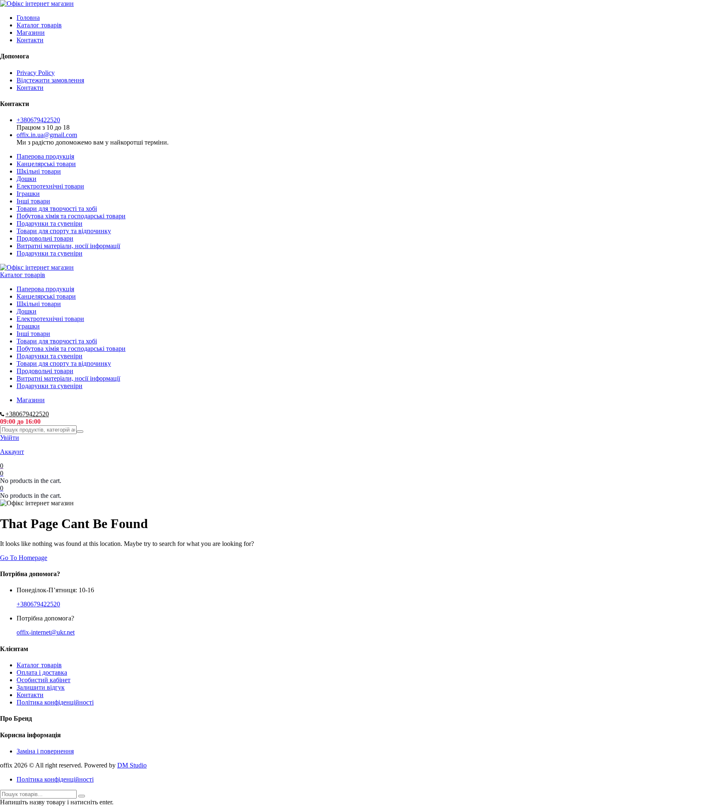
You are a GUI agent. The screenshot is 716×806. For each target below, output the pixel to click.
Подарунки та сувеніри (49, 223)
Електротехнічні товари (50, 186)
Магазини (31, 32)
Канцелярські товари (46, 163)
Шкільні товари (39, 171)
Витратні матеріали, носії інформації (68, 245)
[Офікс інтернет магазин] (37, 3)
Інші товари (33, 201)
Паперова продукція (45, 156)
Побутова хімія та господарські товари (71, 216)
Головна (28, 17)
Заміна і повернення (45, 751)
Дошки (26, 178)
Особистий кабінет (43, 679)
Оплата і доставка (42, 672)
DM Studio (132, 765)
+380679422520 (38, 119)
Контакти (30, 39)
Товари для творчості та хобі (57, 208)
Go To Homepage (23, 557)
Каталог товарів (39, 25)
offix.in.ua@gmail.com (47, 134)
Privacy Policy (36, 72)
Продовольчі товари (45, 238)
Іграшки (28, 193)
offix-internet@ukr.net (46, 632)
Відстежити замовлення (50, 80)
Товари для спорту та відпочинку (64, 230)
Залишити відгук (41, 687)
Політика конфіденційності (55, 702)
